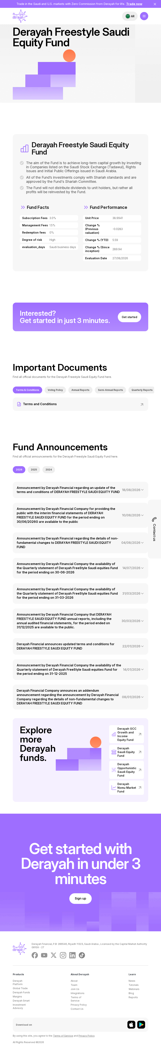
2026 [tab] (19, 469)
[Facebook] (35, 955)
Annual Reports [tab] (80, 389)
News (132, 980)
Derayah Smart (21, 1000)
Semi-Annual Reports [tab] (110, 389)
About (74, 980)
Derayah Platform (18, 982)
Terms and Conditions (40, 404)
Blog (131, 993)
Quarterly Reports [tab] (142, 389)
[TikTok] (82, 955)
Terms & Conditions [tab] (27, 389)
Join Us (75, 989)
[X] (53, 955)
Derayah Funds (21, 992)
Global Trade (20, 988)
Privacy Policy (79, 1004)
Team (74, 984)
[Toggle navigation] (144, 16)
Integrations (77, 993)
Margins (17, 996)
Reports (133, 997)
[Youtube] (44, 955)
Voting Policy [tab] (55, 389)
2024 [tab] (49, 469)
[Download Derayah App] (131, 1025)
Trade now (134, 4)
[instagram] (63, 955)
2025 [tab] (34, 469)
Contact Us (77, 1008)
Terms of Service (76, 999)
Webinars (134, 989)
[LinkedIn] (72, 955)
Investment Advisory (19, 1006)
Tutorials (134, 984)
